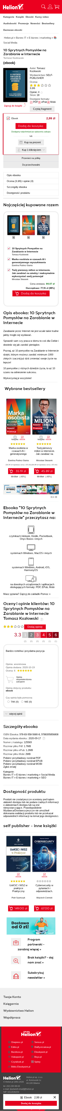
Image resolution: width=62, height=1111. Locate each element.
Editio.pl (15, 1047)
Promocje (23, 23)
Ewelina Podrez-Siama (22, 265)
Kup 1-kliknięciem (31, 149)
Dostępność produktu (18, 192)
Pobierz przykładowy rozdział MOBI (22, 763)
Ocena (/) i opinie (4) (20, 181)
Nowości (35, 23)
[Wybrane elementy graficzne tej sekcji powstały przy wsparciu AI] (56, 497)
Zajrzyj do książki (13, 106)
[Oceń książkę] (42, 85)
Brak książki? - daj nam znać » (40, 960)
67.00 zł (47, 908)
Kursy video (42, 17)
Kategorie (8, 17)
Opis (14, 175)
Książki (20, 17)
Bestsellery (48, 23)
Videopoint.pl (17, 1057)
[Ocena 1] (31, 85)
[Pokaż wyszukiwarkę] (43, 6)
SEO (43, 777)
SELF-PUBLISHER (41, 76)
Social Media (48, 774)
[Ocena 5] (45, 85)
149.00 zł (20, 908)
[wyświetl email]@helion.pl (22, 1089)
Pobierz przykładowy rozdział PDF (22, 758)
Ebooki (30, 17)
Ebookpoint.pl (40, 1052)
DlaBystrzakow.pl (42, 1047)
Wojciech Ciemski (44, 898)
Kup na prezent (32, 142)
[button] (55, 415)
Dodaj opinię (34, 626)
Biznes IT (8, 774)
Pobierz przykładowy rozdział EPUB (22, 760)
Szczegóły (17, 187)
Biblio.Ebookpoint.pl (20, 1067)
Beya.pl (38, 1057)
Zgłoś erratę (9, 766)
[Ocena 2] (34, 85)
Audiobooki (10, 23)
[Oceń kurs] (13, 626)
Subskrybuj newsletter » (36, 975)
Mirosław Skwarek (20, 279)
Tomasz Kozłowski (37, 69)
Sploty (37, 1062)
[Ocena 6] (49, 85)
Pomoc (44, 594)
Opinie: (34, 92)
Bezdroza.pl (17, 1052)
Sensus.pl (39, 1042)
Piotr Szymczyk (18, 898)
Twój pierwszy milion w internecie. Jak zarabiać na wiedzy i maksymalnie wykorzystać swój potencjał (33, 273)
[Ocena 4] (42, 85)
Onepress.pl (17, 1042)
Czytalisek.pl (17, 1062)
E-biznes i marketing (27, 774)
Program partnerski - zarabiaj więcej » (31, 944)
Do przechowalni (31, 164)
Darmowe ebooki (12, 30)
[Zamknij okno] (55, 1097)
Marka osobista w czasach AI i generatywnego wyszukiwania (18, 452)
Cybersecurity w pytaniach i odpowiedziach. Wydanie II (44, 889)
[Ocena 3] (38, 85)
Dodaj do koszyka (30, 126)
